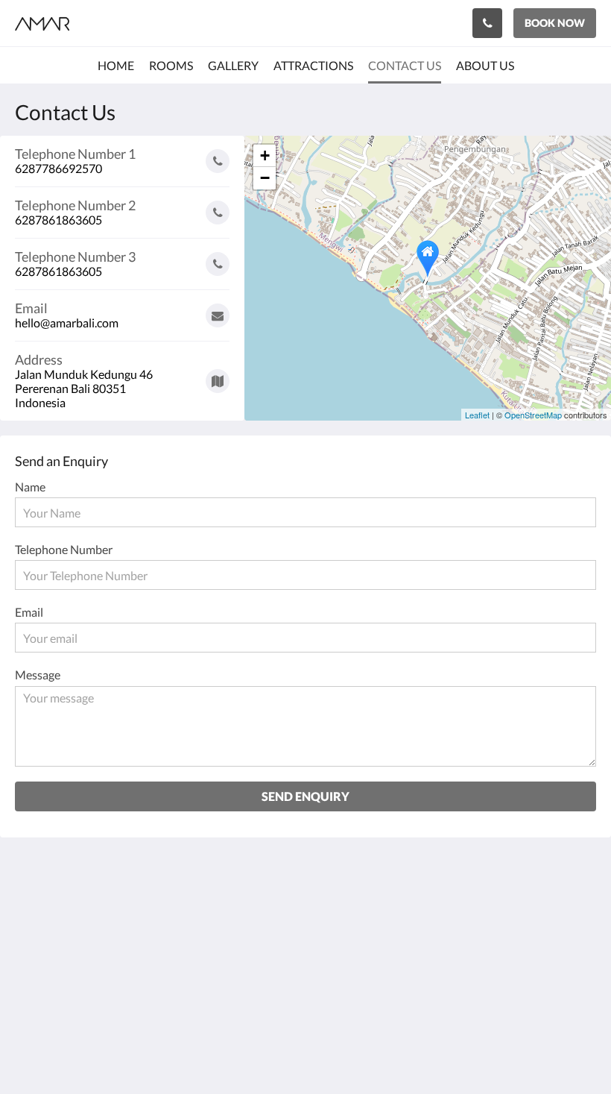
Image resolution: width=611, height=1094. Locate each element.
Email (29, 612)
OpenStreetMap (533, 415)
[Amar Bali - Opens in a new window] (499, 911)
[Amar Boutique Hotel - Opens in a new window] (540, 911)
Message (37, 674)
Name (30, 487)
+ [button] (265, 155)
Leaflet (477, 415)
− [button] (265, 178)
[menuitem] (116, 65)
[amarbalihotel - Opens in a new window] (581, 911)
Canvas (341, 1047)
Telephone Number (64, 549)
